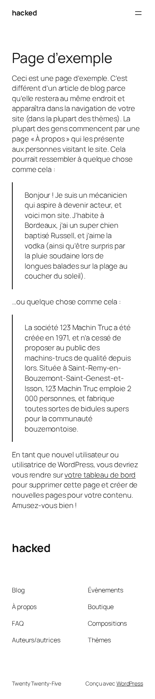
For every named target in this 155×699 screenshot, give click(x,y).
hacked (24, 12)
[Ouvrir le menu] (138, 13)
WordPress (129, 683)
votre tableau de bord (100, 474)
